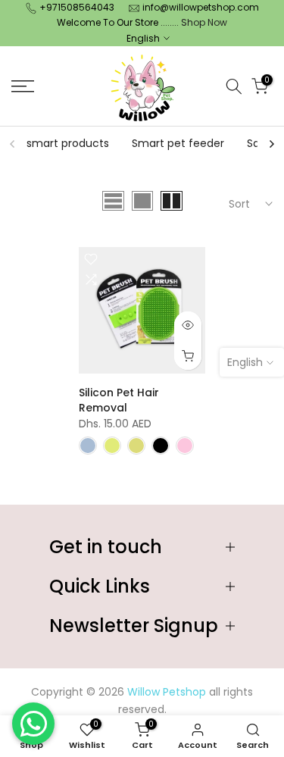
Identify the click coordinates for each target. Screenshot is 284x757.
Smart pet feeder (178, 143)
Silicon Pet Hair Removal (119, 400)
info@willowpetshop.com (200, 7)
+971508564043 (76, 7)
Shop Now (204, 22)
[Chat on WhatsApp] (33, 723)
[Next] (271, 144)
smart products (68, 143)
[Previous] (13, 144)
